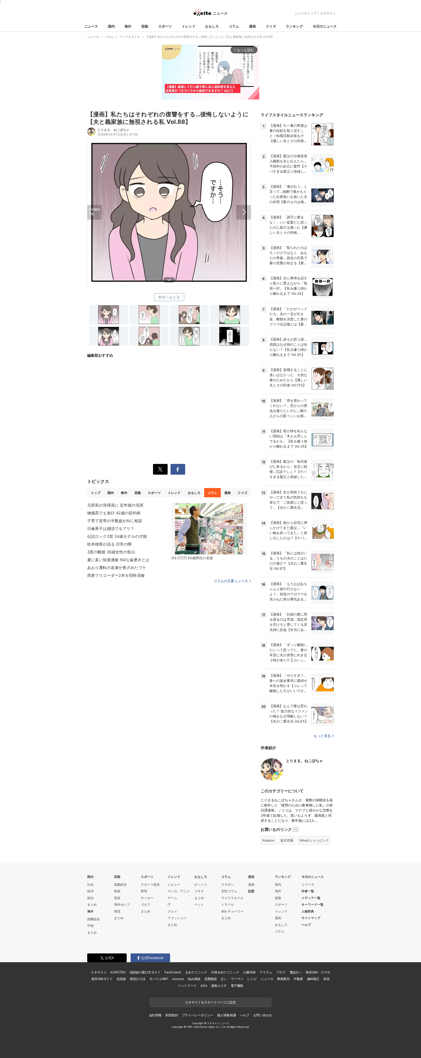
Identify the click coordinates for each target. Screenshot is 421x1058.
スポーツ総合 (150, 884)
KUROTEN (117, 972)
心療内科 (249, 972)
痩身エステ (219, 986)
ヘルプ (306, 925)
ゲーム (172, 898)
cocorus (178, 979)
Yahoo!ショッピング (313, 840)
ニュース (91, 26)
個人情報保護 (226, 1015)
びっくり (200, 884)
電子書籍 (237, 986)
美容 (326, 979)
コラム (234, 26)
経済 (90, 891)
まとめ (92, 904)
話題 (251, 891)
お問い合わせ (262, 1015)
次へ (210, 206)
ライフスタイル (232, 898)
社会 (90, 884)
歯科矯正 (313, 979)
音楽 (117, 898)
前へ (128, 206)
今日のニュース (325, 26)
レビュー (174, 884)
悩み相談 (194, 979)
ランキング (294, 26)
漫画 (252, 26)
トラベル (227, 904)
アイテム (265, 972)
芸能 (144, 26)
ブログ (281, 972)
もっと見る (322, 736)
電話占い (295, 972)
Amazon (268, 840)
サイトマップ (310, 918)
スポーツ (165, 26)
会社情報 (155, 1015)
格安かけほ (137, 979)
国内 (111, 26)
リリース (308, 884)
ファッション (177, 918)
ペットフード (187, 986)
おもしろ (212, 26)
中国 (90, 926)
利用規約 (171, 1015)
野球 (144, 891)
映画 (117, 891)
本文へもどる (169, 297)
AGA (204, 986)
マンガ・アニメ (179, 891)
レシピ (252, 979)
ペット (199, 904)
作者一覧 (307, 891)
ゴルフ (145, 904)
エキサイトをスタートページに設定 (210, 1002)
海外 (127, 26)
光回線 (121, 979)
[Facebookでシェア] (178, 469)
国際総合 (93, 919)
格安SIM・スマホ (318, 972)
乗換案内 (283, 979)
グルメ (172, 911)
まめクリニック (196, 972)
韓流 (117, 911)
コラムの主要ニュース (231, 581)
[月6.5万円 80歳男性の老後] (209, 528)
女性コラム (229, 891)
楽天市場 (286, 840)
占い (224, 979)
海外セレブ (122, 904)
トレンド (188, 26)
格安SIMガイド (102, 979)
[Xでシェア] (160, 469)
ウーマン (237, 979)
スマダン (227, 884)
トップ (95, 493)
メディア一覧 (310, 898)
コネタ (199, 891)
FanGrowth (172, 972)
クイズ (271, 26)
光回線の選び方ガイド (145, 972)
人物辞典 (307, 911)
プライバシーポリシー (197, 1015)
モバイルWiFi (158, 979)
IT (169, 904)
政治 (90, 898)
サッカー (147, 898)
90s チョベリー (232, 911)
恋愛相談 (210, 979)
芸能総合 (120, 884)
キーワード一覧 (312, 904)
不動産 (298, 979)
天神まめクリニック (225, 972)
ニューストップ (306, 13)
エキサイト (328, 13)
